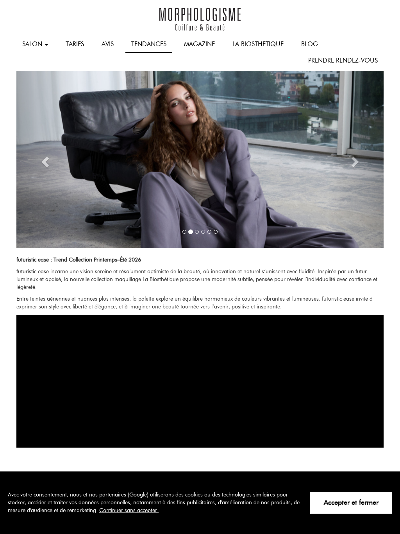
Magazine (199, 44)
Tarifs (75, 44)
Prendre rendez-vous (343, 60)
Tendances (148, 44)
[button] (43, 159)
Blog (309, 44)
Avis (108, 44)
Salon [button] (33, 44)
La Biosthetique (258, 44)
